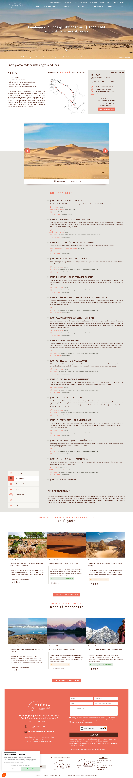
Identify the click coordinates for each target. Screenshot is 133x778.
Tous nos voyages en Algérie (66, 595)
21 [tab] (90, 177)
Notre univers (83, 3)
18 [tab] (83, 177)
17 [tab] (80, 177)
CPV (65, 775)
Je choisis (11, 769)
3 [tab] (45, 177)
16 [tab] (78, 177)
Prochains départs (55, 3)
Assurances (53, 775)
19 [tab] (85, 177)
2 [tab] (42, 177)
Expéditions (67, 6)
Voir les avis (81, 72)
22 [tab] (93, 177)
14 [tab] (73, 177)
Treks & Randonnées (50, 6)
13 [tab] (70, 177)
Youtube (38, 775)
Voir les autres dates (96, 79)
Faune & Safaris (97, 6)
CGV (60, 775)
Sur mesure (112, 6)
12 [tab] (68, 177)
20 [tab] (88, 177)
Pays (37, 6)
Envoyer (94, 735)
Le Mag (75, 3)
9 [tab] (60, 177)
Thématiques (67, 3)
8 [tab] (58, 177)
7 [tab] (55, 177)
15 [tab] (75, 177)
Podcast (45, 775)
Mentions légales (73, 775)
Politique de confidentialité (89, 775)
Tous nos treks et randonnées (66, 680)
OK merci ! (30, 769)
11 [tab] (65, 177)
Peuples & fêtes (81, 6)
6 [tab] (52, 177)
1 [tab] (40, 177)
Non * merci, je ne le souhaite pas (82, 722)
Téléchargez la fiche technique (69, 181)
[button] (4, 775)
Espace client (93, 3)
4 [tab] (47, 177)
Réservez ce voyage (106, 109)
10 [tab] (63, 177)
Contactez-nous (104, 3)
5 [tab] (50, 177)
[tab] (23, 473)
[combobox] (96, 703)
